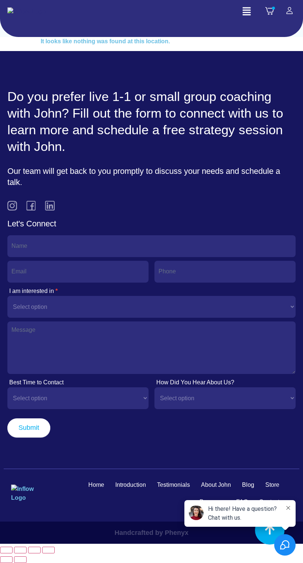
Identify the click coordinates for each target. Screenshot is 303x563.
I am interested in (33, 291)
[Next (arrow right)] (20, 559)
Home (96, 485)
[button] (246, 12)
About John (216, 485)
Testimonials (173, 485)
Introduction (130, 485)
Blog (248, 485)
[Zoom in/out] (6, 550)
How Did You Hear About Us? (195, 382)
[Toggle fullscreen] (20, 550)
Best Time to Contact (36, 382)
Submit (28, 427)
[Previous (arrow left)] (6, 559)
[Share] (34, 550)
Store (272, 485)
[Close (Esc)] (48, 550)
